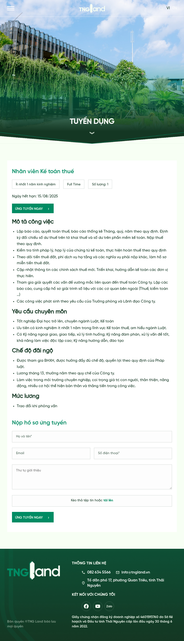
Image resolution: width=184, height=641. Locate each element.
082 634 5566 (99, 572)
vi (168, 8)
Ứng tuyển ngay (29, 517)
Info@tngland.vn (135, 572)
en (174, 8)
